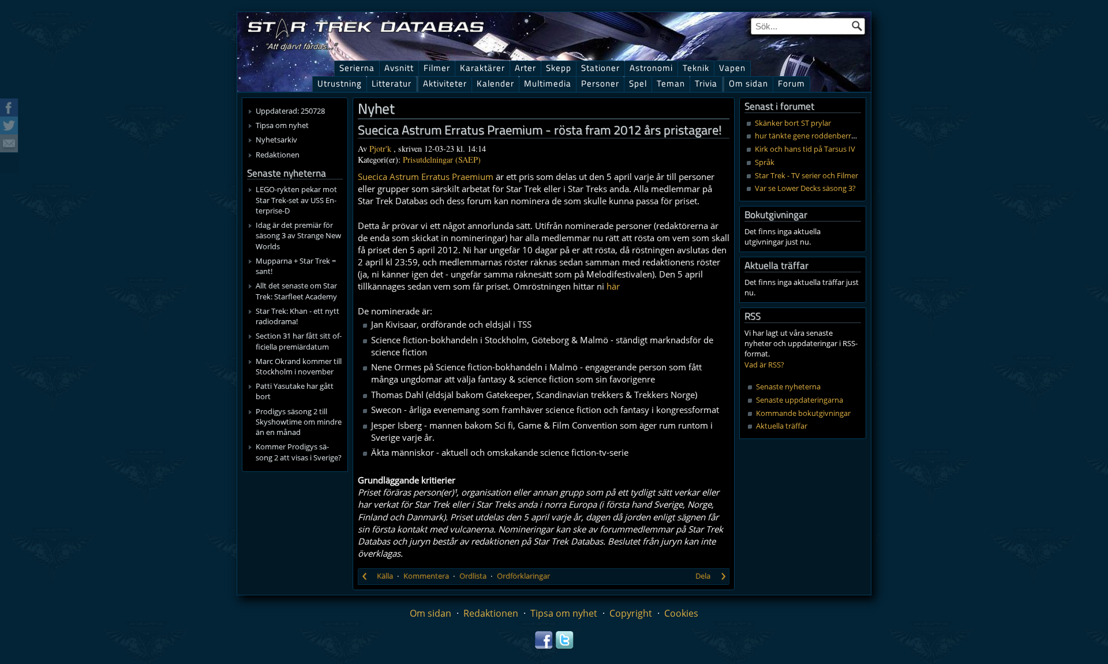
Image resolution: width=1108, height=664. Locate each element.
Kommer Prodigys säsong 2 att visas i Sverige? (299, 451)
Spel (638, 83)
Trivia (706, 83)
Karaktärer (482, 67)
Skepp (558, 67)
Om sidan (748, 83)
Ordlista (472, 576)
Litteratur (391, 83)
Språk (764, 162)
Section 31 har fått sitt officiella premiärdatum (299, 341)
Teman (671, 83)
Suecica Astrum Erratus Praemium (425, 176)
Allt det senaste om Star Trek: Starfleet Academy (296, 290)
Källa (385, 576)
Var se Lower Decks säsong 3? (805, 188)
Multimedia (547, 83)
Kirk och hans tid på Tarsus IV (805, 149)
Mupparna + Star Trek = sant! (296, 266)
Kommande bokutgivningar (803, 413)
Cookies (681, 613)
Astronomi (651, 67)
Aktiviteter (445, 83)
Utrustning (339, 83)
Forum (791, 83)
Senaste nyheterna (788, 386)
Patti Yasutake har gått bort (295, 391)
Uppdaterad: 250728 (290, 111)
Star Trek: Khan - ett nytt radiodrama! (297, 316)
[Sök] (857, 26)
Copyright (630, 613)
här (613, 286)
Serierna (357, 67)
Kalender (495, 83)
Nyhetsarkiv (276, 139)
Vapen (732, 67)
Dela (702, 576)
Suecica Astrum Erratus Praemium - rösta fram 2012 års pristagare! (539, 130)
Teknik (696, 67)
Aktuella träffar (781, 426)
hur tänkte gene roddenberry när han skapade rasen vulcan (857, 135)
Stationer (600, 67)
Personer (600, 83)
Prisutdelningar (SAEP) (442, 159)
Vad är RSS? (764, 364)
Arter (525, 67)
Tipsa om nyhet (282, 125)
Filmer (437, 67)
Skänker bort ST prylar (793, 123)
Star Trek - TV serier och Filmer (806, 175)
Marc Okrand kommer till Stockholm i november (299, 366)
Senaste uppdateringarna (799, 400)
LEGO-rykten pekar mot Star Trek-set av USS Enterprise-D (296, 199)
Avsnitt (399, 67)
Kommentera (426, 576)
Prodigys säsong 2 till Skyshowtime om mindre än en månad (299, 421)
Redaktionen (278, 154)
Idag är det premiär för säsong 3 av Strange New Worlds (298, 235)
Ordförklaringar (523, 576)
